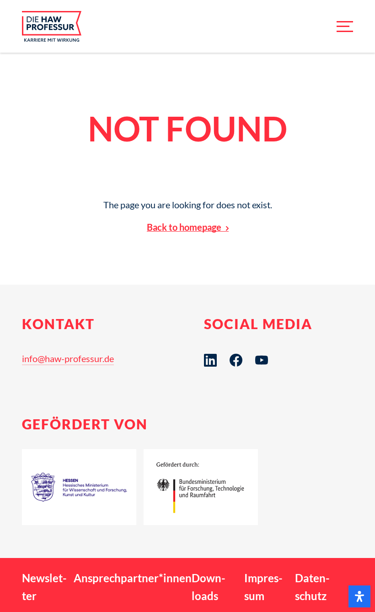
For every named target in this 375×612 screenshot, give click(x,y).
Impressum (263, 586)
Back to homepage (184, 227)
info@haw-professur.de (68, 358)
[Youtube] (261, 360)
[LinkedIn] (210, 360)
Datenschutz (312, 586)
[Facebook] (236, 360)
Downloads (208, 586)
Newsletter (44, 586)
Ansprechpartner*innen (133, 578)
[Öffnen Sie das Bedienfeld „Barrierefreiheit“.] (359, 596)
